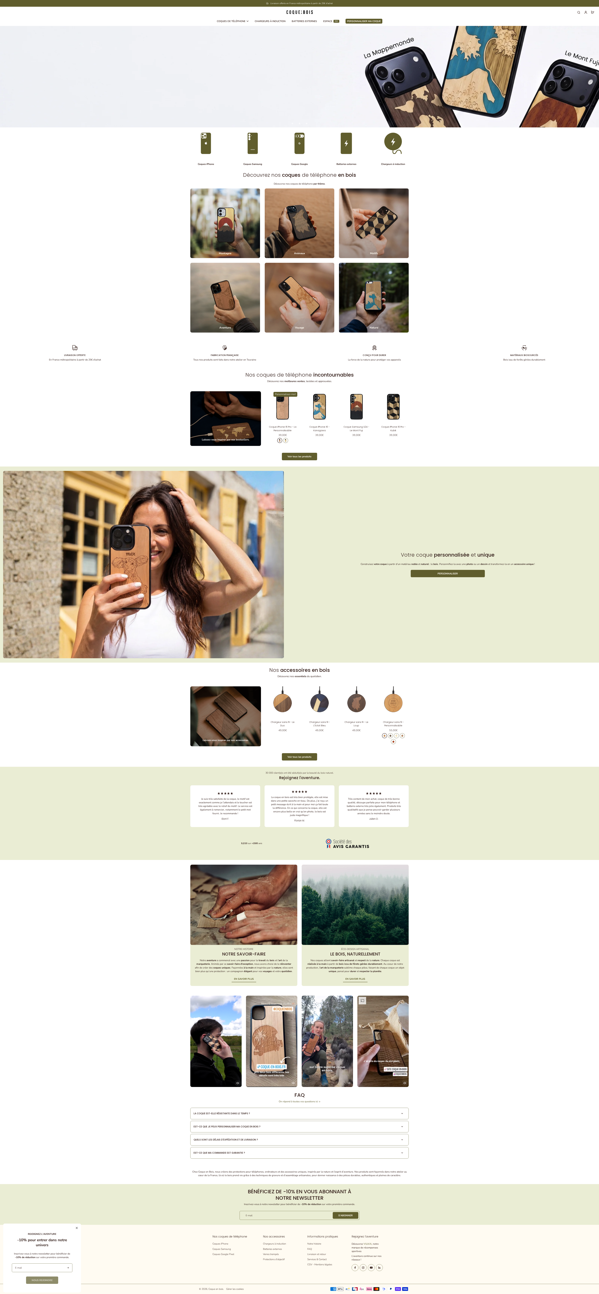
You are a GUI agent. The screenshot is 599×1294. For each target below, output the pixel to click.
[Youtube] (371, 1267)
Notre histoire (314, 1243)
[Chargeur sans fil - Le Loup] (356, 701)
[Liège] (402, 735)
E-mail (249, 1215)
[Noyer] (390, 735)
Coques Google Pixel (223, 1254)
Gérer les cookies (235, 1289)
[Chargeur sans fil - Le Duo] (282, 701)
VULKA (368, 1243)
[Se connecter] (585, 12)
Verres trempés (271, 1254)
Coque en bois (215, 1289)
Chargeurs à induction (274, 1243)
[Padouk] (393, 741)
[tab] (292, 123)
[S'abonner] (68, 1268)
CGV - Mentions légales (319, 1264)
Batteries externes (272, 1249)
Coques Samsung (221, 1249)
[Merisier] (280, 440)
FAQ (309, 1249)
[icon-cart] (592, 12)
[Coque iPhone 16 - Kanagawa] (319, 406)
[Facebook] (355, 1267)
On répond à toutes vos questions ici (298, 1101)
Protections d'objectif (274, 1259)
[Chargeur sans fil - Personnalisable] (393, 701)
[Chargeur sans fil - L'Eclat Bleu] (319, 701)
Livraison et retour (316, 1254)
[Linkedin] (379, 1267)
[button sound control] (237, 1083)
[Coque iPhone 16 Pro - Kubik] (393, 406)
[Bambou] (396, 735)
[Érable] (285, 440)
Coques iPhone (220, 1243)
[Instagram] (363, 1267)
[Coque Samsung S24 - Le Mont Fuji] (356, 406)
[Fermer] (77, 1228)
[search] (578, 12)
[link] (42, 1280)
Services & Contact (317, 1259)
